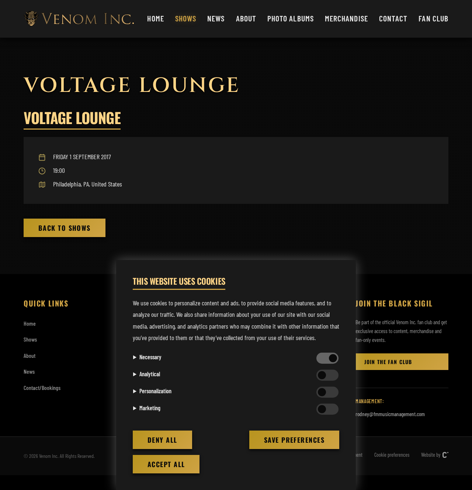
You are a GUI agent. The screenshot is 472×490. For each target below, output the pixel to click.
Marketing (149, 407)
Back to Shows (64, 228)
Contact (393, 18)
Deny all (162, 440)
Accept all (166, 464)
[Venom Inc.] (79, 18)
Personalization (155, 390)
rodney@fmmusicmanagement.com (390, 414)
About (246, 18)
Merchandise (346, 18)
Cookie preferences (391, 455)
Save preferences (294, 440)
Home (155, 18)
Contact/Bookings (42, 387)
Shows (185, 18)
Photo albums (290, 18)
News (216, 18)
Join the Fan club (388, 362)
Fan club (433, 18)
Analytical (149, 373)
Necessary (150, 356)
